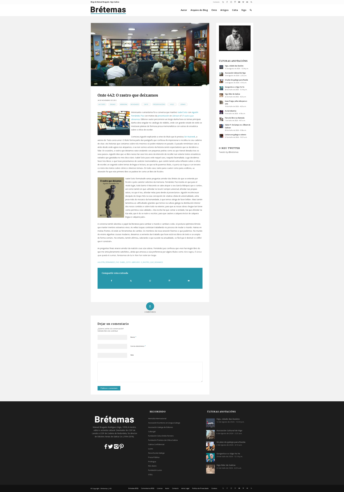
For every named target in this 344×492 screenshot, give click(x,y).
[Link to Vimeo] (243, 2)
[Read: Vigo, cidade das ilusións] (221, 67)
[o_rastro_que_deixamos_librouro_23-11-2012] (150, 54)
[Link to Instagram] (231, 2)
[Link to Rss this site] (251, 2)
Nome (133, 337)
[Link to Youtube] (239, 2)
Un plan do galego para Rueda (236, 80)
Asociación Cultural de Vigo (235, 73)
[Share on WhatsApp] (150, 280)
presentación (163, 115)
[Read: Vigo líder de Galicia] (221, 95)
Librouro (176, 115)
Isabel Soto (182, 112)
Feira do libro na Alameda (234, 118)
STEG (150, 474)
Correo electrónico (138, 346)
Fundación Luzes (155, 470)
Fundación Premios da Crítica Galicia (163, 440)
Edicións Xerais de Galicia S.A (109, 436)
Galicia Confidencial (156, 444)
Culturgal (151, 431)
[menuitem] (216, 2)
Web (132, 355)
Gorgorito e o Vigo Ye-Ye (234, 87)
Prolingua (152, 461)
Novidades (135, 104)
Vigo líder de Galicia (232, 94)
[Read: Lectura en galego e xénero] (221, 135)
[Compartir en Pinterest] (169, 280)
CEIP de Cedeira (107, 433)
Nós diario (152, 466)
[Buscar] (250, 10)
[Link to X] (223, 2)
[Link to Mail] (247, 2)
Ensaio (112, 104)
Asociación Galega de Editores (160, 427)
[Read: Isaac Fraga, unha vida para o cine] (221, 102)
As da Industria (230, 111)
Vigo (172, 104)
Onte (146, 104)
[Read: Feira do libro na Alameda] (221, 119)
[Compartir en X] (130, 280)
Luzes (150, 448)
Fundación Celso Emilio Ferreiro (161, 436)
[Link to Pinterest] (235, 2)
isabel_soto (125, 262)
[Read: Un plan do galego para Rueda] (221, 81)
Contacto (216, 2)
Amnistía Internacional (157, 418)
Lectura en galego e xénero (235, 134)
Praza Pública (153, 457)
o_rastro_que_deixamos (152, 262)
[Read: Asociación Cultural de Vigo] (221, 74)
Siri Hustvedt (189, 136)
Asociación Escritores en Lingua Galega (164, 423)
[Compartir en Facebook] (111, 280)
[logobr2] (108, 10)
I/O (110, 488)
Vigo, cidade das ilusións (234, 66)
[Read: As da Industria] (221, 112)
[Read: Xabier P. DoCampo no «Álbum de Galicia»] (221, 126)
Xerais (182, 104)
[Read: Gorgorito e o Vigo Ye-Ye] (221, 88)
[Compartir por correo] (188, 280)
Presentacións (159, 104)
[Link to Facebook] (227, 2)
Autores (101, 104)
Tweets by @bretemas (229, 152)
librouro (136, 262)
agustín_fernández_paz (108, 262)
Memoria (123, 104)
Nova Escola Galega (156, 453)
